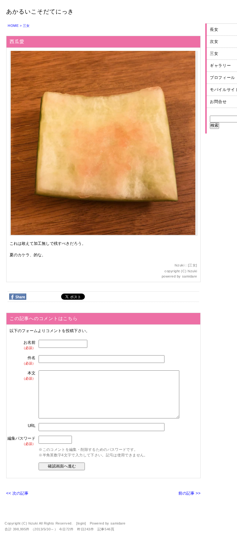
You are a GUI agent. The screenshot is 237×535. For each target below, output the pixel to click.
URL (31, 425)
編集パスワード (21, 441)
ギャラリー (220, 65)
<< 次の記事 (17, 493)
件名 (28, 360)
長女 (214, 29)
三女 (26, 25)
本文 (28, 375)
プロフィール (222, 77)
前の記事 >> (189, 493)
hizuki (192, 271)
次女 (214, 41)
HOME (13, 25)
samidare (189, 276)
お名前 (28, 345)
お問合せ (218, 101)
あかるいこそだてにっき (40, 11)
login (81, 523)
